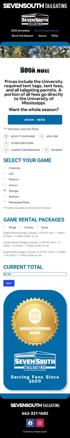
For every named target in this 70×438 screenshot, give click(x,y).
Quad (44, 227)
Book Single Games (47, 30)
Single (12, 227)
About (42, 35)
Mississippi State (19, 202)
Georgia (13, 190)
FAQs (54, 35)
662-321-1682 (35, 413)
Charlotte (14, 168)
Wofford (14, 196)
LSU (11, 173)
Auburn (13, 185)
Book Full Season (22, 35)
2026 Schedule (20, 30)
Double (28, 227)
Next (9, 283)
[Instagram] (40, 423)
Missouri (14, 179)
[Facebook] (30, 423)
